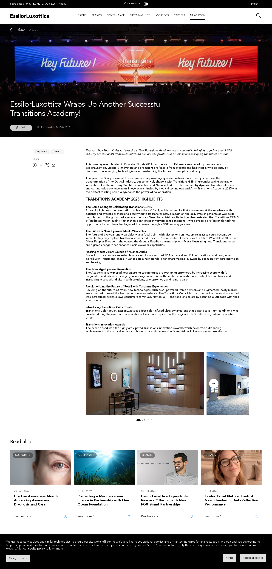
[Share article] (65, 516)
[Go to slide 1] (138, 420)
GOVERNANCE (116, 15)
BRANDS (96, 15)
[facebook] (35, 165)
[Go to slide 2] (143, 420)
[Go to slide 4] (152, 420)
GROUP (81, 15)
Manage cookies (18, 558)
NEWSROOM (197, 15)
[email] (53, 165)
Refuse (229, 558)
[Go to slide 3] (148, 420)
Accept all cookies (253, 558)
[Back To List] (12, 30)
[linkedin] (41, 165)
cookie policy (36, 548)
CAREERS (179, 15)
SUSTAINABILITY (140, 15)
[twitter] (47, 165)
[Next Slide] (213, 383)
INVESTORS (162, 15)
